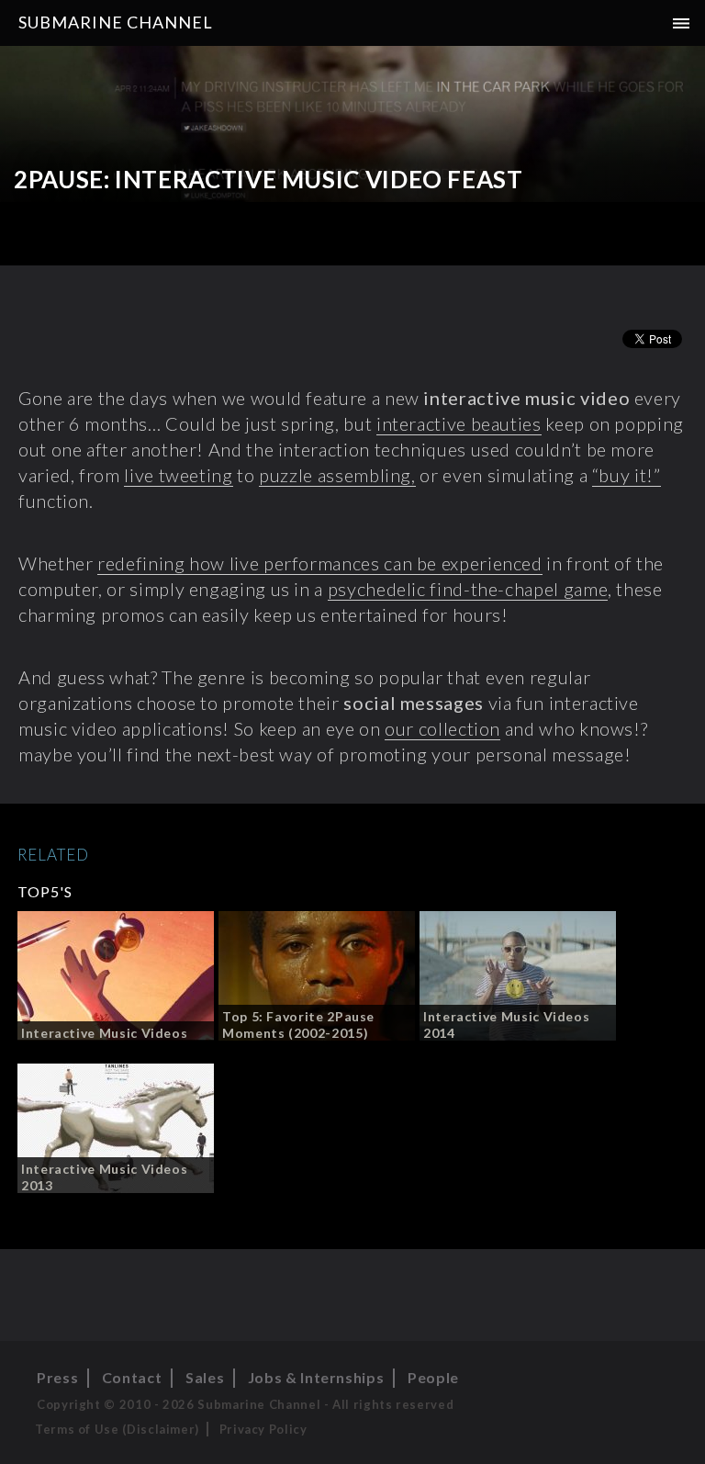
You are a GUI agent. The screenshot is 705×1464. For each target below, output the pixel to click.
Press (57, 1377)
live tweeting (178, 475)
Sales (204, 1377)
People (433, 1377)
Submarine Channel (115, 22)
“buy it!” (626, 475)
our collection (442, 728)
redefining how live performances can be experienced (320, 563)
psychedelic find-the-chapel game (468, 589)
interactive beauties (459, 423)
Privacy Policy (263, 1429)
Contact (132, 1377)
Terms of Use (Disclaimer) (117, 1429)
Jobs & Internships (316, 1377)
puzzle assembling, (337, 475)
